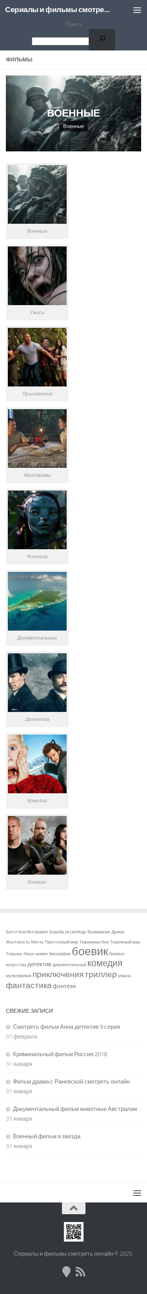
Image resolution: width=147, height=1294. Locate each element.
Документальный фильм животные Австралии (75, 1108)
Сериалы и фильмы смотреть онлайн (58, 9)
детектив (39, 964)
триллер (101, 974)
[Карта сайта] (66, 1271)
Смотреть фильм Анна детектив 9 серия (66, 1026)
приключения (58, 974)
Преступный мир (61, 942)
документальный (69, 964)
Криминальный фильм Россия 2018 (60, 1054)
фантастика (29, 985)
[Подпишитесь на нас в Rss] (80, 1271)
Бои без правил (33, 932)
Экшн (28, 953)
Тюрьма (14, 953)
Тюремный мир (125, 942)
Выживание (98, 932)
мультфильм (18, 975)
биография (60, 953)
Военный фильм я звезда (46, 1136)
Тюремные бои (94, 942)
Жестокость (18, 942)
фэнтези (64, 986)
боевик (90, 951)
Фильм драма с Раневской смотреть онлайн (71, 1081)
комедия (104, 963)
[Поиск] (102, 39)
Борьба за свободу (67, 932)
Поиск (73, 24)
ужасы (124, 975)
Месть (37, 942)
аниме (41, 953)
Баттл (11, 932)
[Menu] (137, 10)
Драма (117, 932)
